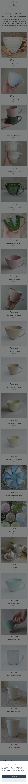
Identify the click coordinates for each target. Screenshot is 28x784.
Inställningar (14, 780)
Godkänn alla (14, 776)
